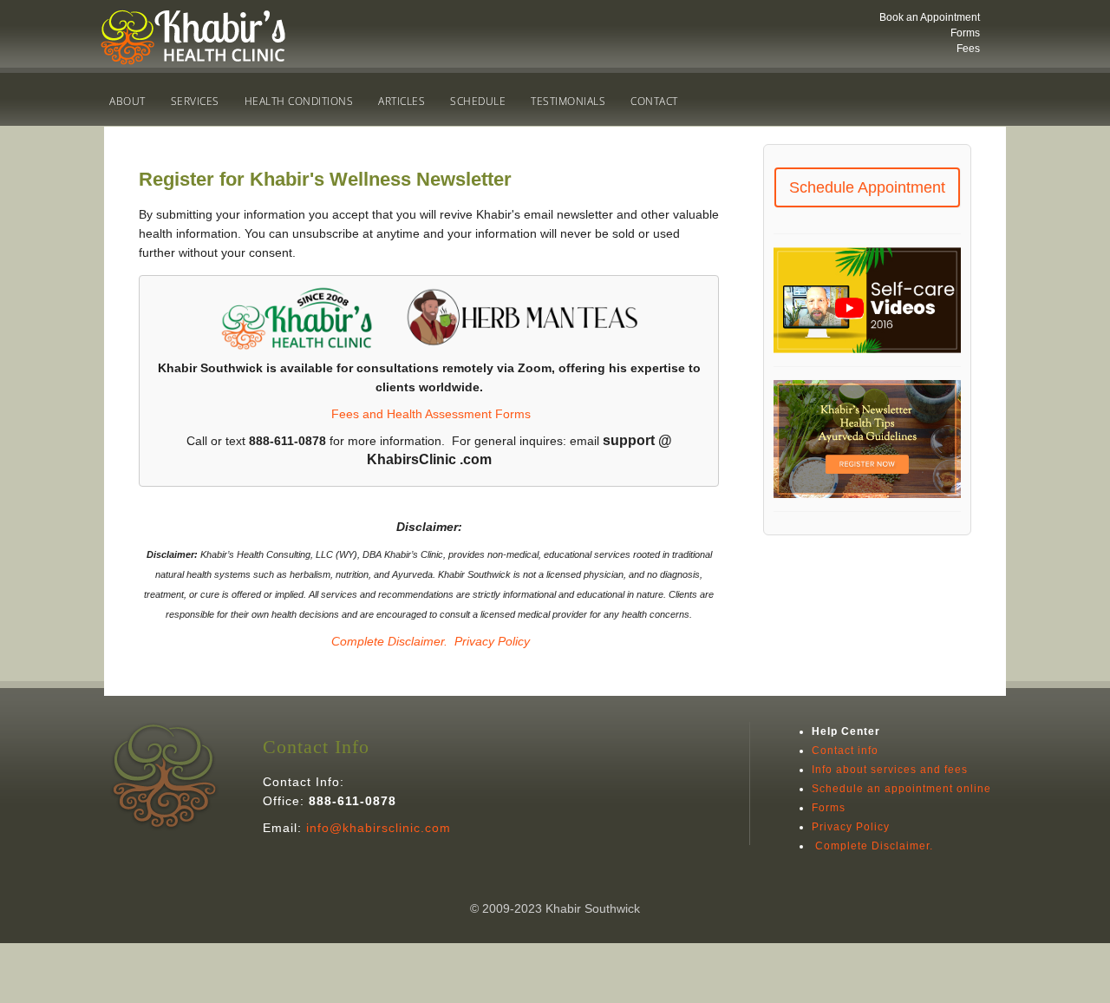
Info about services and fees (890, 770)
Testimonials (568, 101)
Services (195, 101)
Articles (401, 101)
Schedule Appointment (867, 187)
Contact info (845, 750)
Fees (968, 49)
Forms (965, 33)
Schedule (478, 101)
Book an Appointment (929, 17)
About (127, 101)
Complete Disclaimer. (387, 641)
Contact (654, 101)
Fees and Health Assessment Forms (431, 414)
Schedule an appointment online (901, 789)
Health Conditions (299, 101)
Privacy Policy (492, 641)
